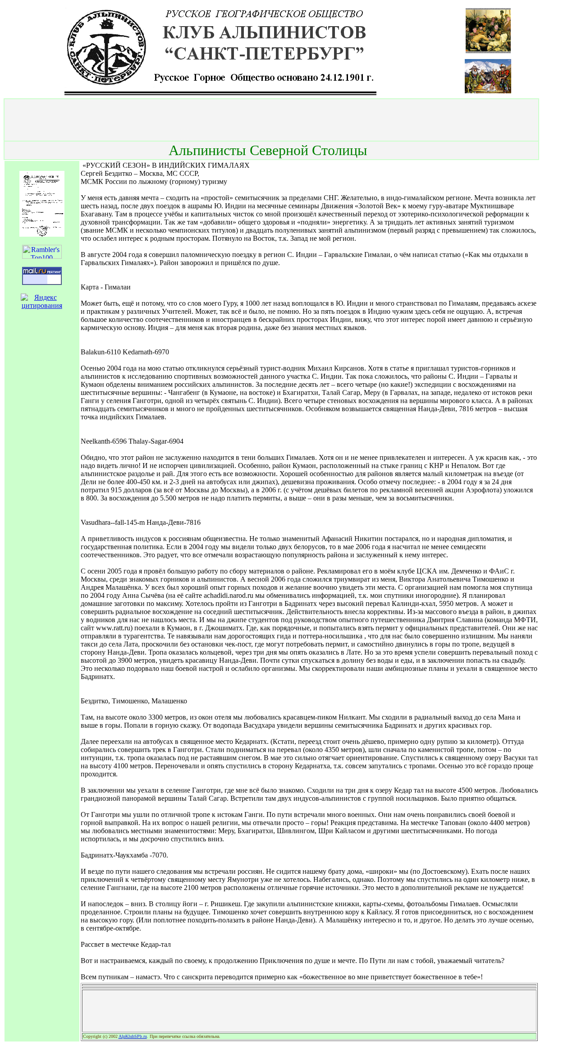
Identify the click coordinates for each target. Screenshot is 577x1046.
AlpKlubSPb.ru (133, 1036)
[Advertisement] (271, 120)
